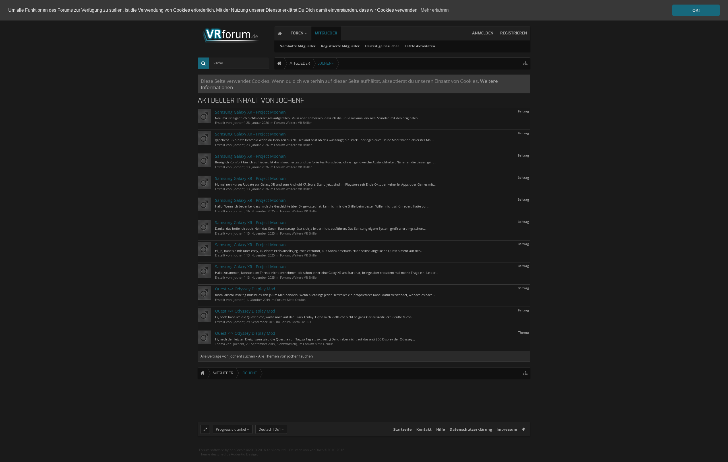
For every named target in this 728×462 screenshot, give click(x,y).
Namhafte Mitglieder (297, 46)
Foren (297, 33)
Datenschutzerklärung (471, 429)
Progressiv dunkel (231, 429)
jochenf (239, 122)
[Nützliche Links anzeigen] (525, 63)
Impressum (507, 429)
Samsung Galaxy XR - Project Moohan (250, 112)
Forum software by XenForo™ (242, 449)
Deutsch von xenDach (316, 449)
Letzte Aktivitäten (420, 46)
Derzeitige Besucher (382, 46)
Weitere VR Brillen (299, 122)
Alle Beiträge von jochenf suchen (227, 356)
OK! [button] (696, 10)
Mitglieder (326, 33)
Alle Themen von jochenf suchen (285, 356)
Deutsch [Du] (269, 429)
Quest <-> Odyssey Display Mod (245, 288)
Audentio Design (244, 454)
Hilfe (440, 429)
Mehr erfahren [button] (435, 10)
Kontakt (424, 429)
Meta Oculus (296, 299)
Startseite (402, 429)
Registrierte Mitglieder (340, 46)
